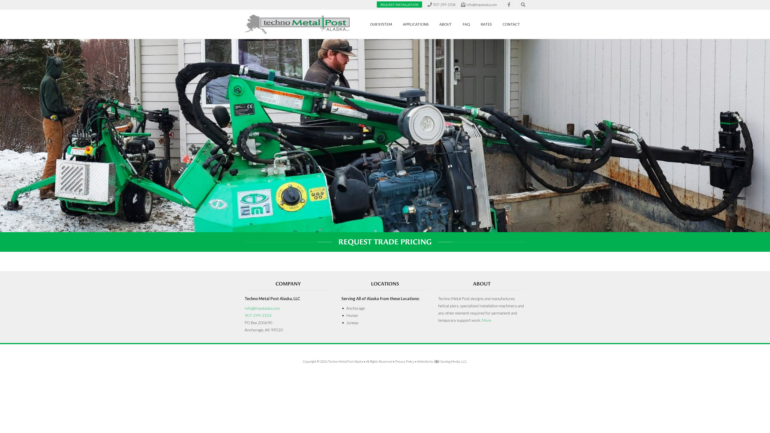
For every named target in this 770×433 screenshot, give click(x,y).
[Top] (755, 428)
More (486, 320)
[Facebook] (509, 5)
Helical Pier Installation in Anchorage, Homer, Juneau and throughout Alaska (297, 24)
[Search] (523, 4)
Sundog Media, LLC (453, 361)
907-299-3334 (258, 315)
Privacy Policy (404, 361)
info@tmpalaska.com (262, 308)
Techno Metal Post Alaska (345, 361)
